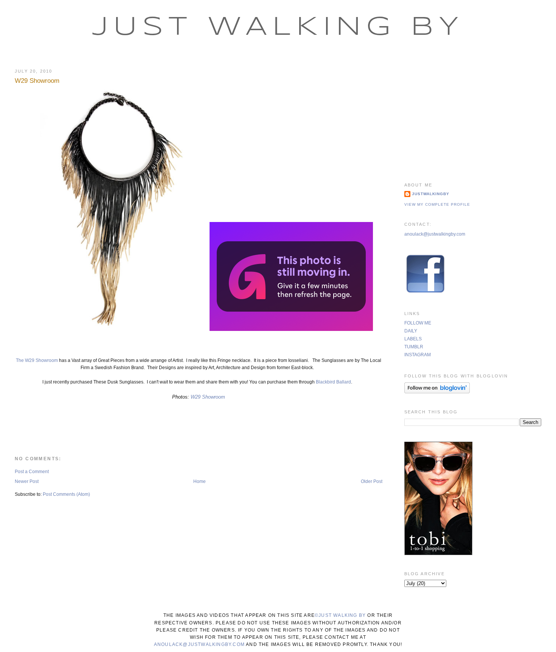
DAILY (410, 331)
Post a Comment (32, 471)
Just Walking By (278, 27)
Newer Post (27, 481)
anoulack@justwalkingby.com (434, 234)
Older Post (371, 481)
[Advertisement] (473, 115)
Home (199, 481)
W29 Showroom (37, 80)
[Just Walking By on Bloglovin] (437, 391)
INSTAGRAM (417, 354)
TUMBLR (413, 346)
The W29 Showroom (37, 360)
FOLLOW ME (417, 323)
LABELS (413, 339)
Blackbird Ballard (333, 382)
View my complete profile (437, 204)
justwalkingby (430, 194)
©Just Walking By (340, 615)
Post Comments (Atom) (66, 494)
